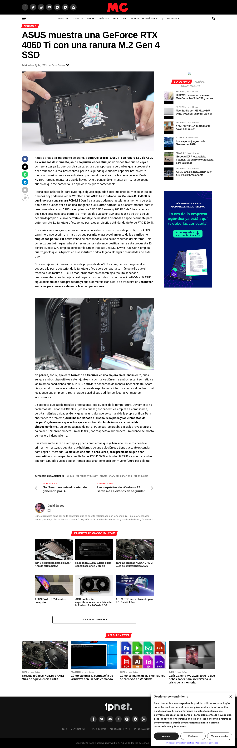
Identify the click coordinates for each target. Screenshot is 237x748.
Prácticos (119, 18)
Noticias (63, 18)
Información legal (146, 729)
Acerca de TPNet (120, 729)
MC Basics (173, 18)
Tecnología (141, 476)
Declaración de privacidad (206, 743)
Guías (90, 18)
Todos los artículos (144, 18)
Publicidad (99, 729)
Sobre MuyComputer (75, 729)
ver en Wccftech (74, 196)
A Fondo (78, 18)
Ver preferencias (219, 736)
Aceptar (166, 736)
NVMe (104, 476)
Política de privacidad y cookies (180, 743)
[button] (230, 696)
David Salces (58, 65)
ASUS (149, 157)
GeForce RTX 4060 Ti (139, 222)
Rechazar (193, 736)
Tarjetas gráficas (121, 476)
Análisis (104, 18)
